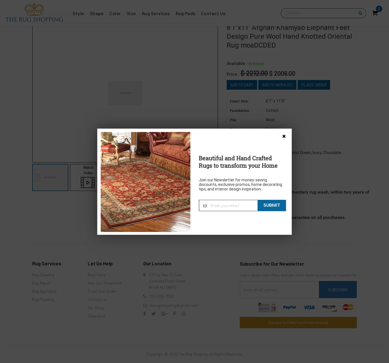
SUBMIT (271, 205)
